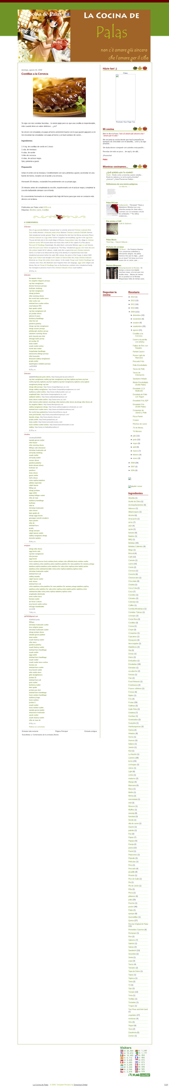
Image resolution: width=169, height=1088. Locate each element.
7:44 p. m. (32, 612)
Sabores (131, 940)
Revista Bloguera (113, 265)
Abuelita (131, 498)
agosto (135, 330)
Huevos (131, 740)
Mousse (131, 806)
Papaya (131, 841)
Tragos (131, 1006)
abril (134, 447)
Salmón (131, 943)
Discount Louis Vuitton (40, 248)
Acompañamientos (135, 505)
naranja (131, 813)
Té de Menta (138, 428)
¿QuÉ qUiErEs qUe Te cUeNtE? (119, 172)
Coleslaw (132, 602)
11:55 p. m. (33, 430)
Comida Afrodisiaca (136, 609)
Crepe (130, 630)
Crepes (136, 420)
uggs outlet (81, 263)
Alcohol (32, 210)
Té (129, 985)
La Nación (132, 754)
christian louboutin (35, 237)
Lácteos (131, 758)
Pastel (130, 851)
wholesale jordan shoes (52, 232)
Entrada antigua (90, 731)
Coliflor (131, 605)
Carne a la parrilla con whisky (140, 341)
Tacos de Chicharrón (138, 374)
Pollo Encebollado (140, 365)
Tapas (130, 975)
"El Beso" (123, 249)
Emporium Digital (80, 1085)
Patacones (132, 855)
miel (130, 803)
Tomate (131, 992)
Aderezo (131, 508)
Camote (131, 560)
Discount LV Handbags (37, 245)
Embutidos (132, 661)
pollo (130, 900)
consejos (132, 616)
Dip (129, 650)
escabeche (132, 671)
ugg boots (89, 237)
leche (130, 761)
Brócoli (131, 553)
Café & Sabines (125, 223)
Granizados (133, 720)
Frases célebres (135, 688)
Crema (131, 626)
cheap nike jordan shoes (46, 260)
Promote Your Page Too (125, 122)
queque (131, 914)
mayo (135, 443)
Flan (130, 678)
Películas (132, 862)
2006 (133, 470)
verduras (132, 1019)
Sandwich (132, 950)
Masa (130, 789)
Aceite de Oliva (134, 501)
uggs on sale (83, 245)
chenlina (27, 434)
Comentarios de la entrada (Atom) (45, 735)
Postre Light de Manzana (139, 356)
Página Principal (61, 731)
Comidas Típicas (135, 612)
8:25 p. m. (32, 369)
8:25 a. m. (47, 207)
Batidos (131, 536)
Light (130, 771)
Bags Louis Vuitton (35, 257)
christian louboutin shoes (63, 268)
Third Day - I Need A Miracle (117, 242)
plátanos (131, 896)
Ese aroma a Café (113, 221)
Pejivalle (131, 858)
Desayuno (132, 640)
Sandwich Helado (140, 379)
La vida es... (124, 186)
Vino (130, 1022)
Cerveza (131, 571)
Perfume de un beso (115, 247)
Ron (130, 937)
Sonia (130, 957)
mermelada (132, 799)
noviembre (137, 319)
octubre (136, 323)
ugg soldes (48, 237)
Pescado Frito (138, 361)
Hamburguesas (134, 726)
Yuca (130, 1029)
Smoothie (132, 954)
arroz (130, 522)
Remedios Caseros (136, 930)
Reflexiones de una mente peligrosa (121, 184)
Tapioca (131, 978)
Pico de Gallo (133, 879)
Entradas (132, 668)
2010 (133, 308)
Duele (108, 175)
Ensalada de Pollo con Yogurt (140, 395)
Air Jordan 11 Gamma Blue (62, 257)
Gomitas (131, 716)
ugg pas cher (79, 248)
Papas (131, 837)
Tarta (130, 981)
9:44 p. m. (32, 541)
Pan (130, 834)
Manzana (132, 785)
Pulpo (130, 910)
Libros (130, 768)
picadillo (131, 872)
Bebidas (131, 543)
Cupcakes (132, 637)
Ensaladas (132, 664)
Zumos (131, 1036)
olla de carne (133, 823)
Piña (130, 889)
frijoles (131, 695)
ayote (130, 529)
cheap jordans (70, 240)
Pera (130, 865)
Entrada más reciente (30, 731)
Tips (130, 988)
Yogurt (131, 1025)
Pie (129, 882)
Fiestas (131, 675)
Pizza (130, 893)
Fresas (131, 692)
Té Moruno (137, 431)
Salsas (131, 947)
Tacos (130, 964)
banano (131, 533)
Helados (131, 733)
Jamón (131, 747)
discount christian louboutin (80, 250)
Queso (131, 920)
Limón (130, 775)
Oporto (131, 827)
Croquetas (132, 633)
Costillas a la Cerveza (34, 73)
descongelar (133, 643)
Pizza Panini (138, 416)
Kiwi (130, 751)
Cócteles (131, 598)
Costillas (45, 210)
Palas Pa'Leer (112, 203)
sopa (130, 961)
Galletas (131, 706)
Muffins (131, 810)
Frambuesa (133, 685)
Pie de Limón (133, 886)
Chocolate (132, 581)
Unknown (27, 227)
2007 (133, 467)
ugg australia (38, 230)
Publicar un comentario (37, 727)
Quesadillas (133, 917)
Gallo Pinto (132, 709)
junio (134, 440)
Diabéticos (132, 647)
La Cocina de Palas (40, 14)
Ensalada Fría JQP (140, 401)
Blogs (130, 550)
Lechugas (132, 765)
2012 (133, 300)
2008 (133, 463)
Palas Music (111, 240)
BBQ (130, 539)
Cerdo (130, 567)
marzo (135, 451)
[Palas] (125, 120)
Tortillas (131, 999)
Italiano (131, 744)
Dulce (130, 657)
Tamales (131, 968)
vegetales (132, 1015)
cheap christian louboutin (82, 257)
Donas (131, 654)
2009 (133, 312)
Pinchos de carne (140, 424)
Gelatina (131, 713)
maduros (131, 778)
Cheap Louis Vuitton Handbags (80, 260)
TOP (166, 1085)
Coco (130, 592)
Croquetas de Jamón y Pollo (140, 411)
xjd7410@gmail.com (31, 616)
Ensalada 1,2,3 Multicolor (139, 389)
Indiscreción (124, 205)
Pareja (131, 844)
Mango (131, 782)
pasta (130, 848)
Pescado (131, 869)
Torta (130, 995)
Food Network (134, 682)
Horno (130, 737)
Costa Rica (132, 619)
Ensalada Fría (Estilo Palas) (139, 405)
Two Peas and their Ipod (138, 1009)
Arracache (132, 519)
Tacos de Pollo (139, 369)
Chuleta (131, 585)
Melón (130, 792)
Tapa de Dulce (134, 971)
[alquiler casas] (135, 486)
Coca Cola (132, 588)
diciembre (137, 315)
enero (135, 458)
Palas (125, 73)
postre (131, 907)
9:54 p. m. (32, 723)
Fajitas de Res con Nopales (140, 347)
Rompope (132, 933)
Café (130, 557)
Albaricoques (133, 512)
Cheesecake (133, 578)
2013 (133, 297)
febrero (136, 455)
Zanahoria (132, 1032)
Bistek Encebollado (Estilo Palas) (140, 383)
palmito (131, 830)
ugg (77, 237)
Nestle (131, 820)
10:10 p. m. (33, 271)
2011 (133, 304)
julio (134, 436)
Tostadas (132, 1002)
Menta (130, 796)
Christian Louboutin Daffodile (76, 232)
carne (38, 210)
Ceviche (131, 574)
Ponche (131, 903)
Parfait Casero (138, 352)
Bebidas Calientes (135, 546)
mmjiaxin (27, 545)
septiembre (137, 326)
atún (130, 526)
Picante (131, 875)
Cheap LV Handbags (47, 265)
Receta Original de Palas (138, 924)
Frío (130, 699)
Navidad (131, 816)
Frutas (131, 702)
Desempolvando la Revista (129, 268)
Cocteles (131, 595)
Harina (131, 730)
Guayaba (132, 723)
